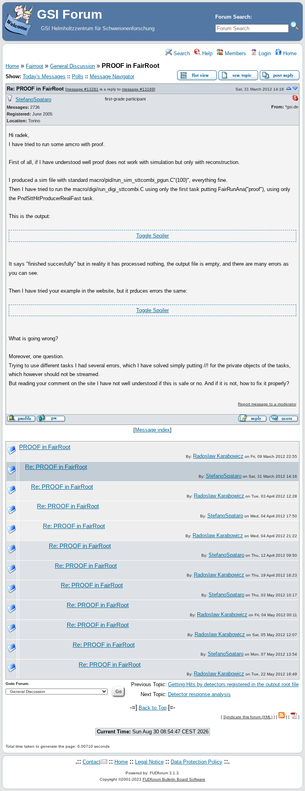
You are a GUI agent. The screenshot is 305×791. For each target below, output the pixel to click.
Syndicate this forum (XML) (247, 717)
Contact (91, 762)
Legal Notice (149, 762)
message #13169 (138, 89)
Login (264, 53)
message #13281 (82, 89)
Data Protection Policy (196, 762)
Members (234, 53)
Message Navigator (112, 76)
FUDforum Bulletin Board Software (174, 779)
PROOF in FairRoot (44, 447)
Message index (152, 430)
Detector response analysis (199, 694)
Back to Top (152, 708)
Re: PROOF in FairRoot (35, 89)
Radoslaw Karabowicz (218, 456)
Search (181, 53)
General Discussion (72, 66)
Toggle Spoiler (152, 236)
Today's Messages (44, 76)
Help (206, 53)
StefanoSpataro (33, 99)
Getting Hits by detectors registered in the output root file (233, 684)
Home (289, 53)
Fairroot (34, 66)
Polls (77, 76)
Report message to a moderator (267, 404)
